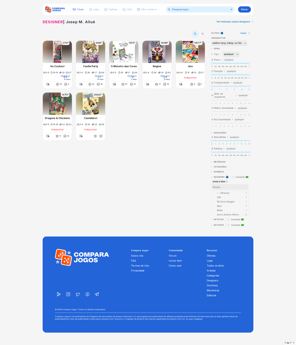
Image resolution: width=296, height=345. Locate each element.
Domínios (212, 285)
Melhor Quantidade (230, 108)
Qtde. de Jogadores (231, 95)
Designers (212, 280)
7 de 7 (288, 342)
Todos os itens (215, 265)
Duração (225, 71)
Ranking (225, 148)
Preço (224, 59)
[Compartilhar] (202, 33)
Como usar (175, 265)
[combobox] (229, 43)
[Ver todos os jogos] (231, 9)
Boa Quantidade (229, 119)
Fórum (173, 255)
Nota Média (226, 137)
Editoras (211, 295)
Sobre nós (137, 255)
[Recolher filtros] (249, 33)
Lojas (210, 260)
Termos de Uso (140, 265)
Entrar (244, 9)
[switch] (232, 177)
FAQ (133, 260)
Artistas (211, 270)
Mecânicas (213, 290)
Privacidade (137, 270)
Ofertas (211, 255)
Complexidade (228, 82)
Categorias (213, 275)
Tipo (224, 54)
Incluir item (175, 260)
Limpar (243, 33)
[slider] (212, 63)
